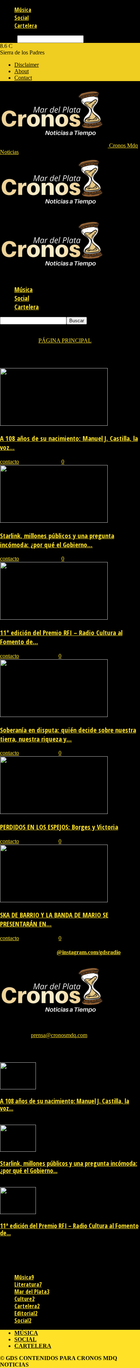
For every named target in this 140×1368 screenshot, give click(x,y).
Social (21, 18)
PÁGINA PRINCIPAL (65, 340)
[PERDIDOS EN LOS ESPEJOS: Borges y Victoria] (54, 812)
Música (22, 10)
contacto (9, 462)
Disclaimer (26, 65)
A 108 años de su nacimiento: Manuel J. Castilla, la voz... (64, 1104)
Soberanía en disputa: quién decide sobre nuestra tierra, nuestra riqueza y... (68, 734)
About (21, 71)
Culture (24, 1299)
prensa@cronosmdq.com (59, 1035)
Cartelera (25, 26)
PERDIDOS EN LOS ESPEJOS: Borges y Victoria (59, 826)
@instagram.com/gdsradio (89, 952)
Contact (23, 78)
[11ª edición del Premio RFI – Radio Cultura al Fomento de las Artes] (54, 618)
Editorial (25, 1313)
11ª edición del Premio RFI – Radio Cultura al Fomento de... (69, 1229)
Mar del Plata (31, 1292)
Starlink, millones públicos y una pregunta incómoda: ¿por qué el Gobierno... (57, 540)
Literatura (28, 1284)
